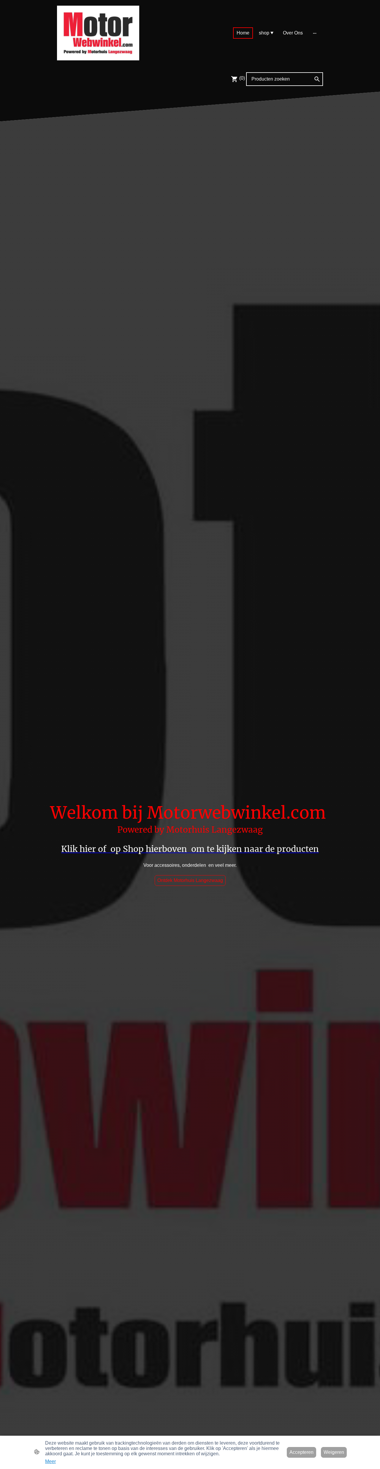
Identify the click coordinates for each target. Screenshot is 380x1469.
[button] (317, 79)
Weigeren (334, 1452)
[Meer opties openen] (315, 33)
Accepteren (301, 1452)
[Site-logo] (98, 33)
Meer (50, 1461)
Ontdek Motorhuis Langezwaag (190, 880)
